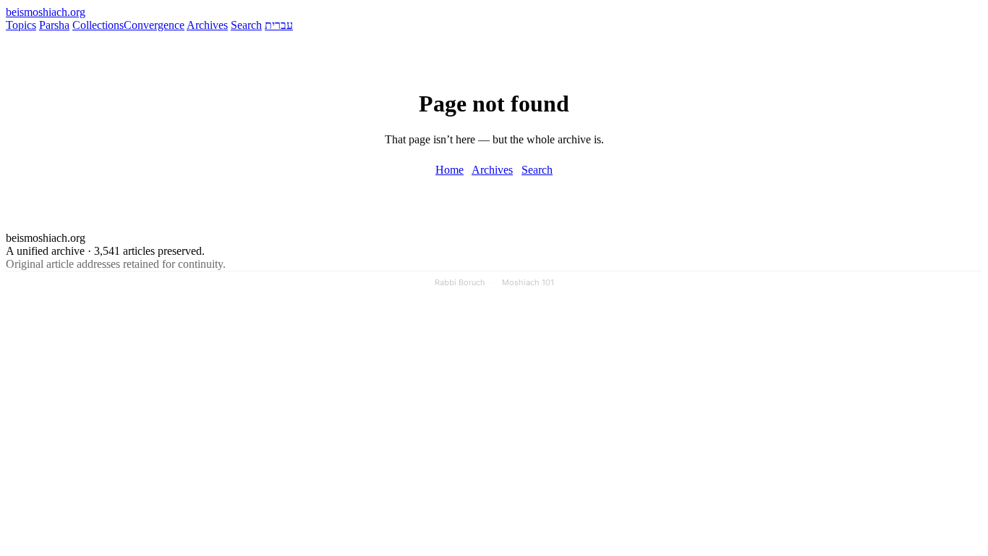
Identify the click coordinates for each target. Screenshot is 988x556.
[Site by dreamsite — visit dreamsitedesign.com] (935, 307)
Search (246, 25)
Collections (98, 25)
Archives (207, 25)
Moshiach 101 (528, 282)
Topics (21, 25)
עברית (279, 25)
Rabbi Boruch (460, 282)
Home (449, 170)
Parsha (54, 25)
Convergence (154, 25)
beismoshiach (45, 12)
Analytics (876, 308)
